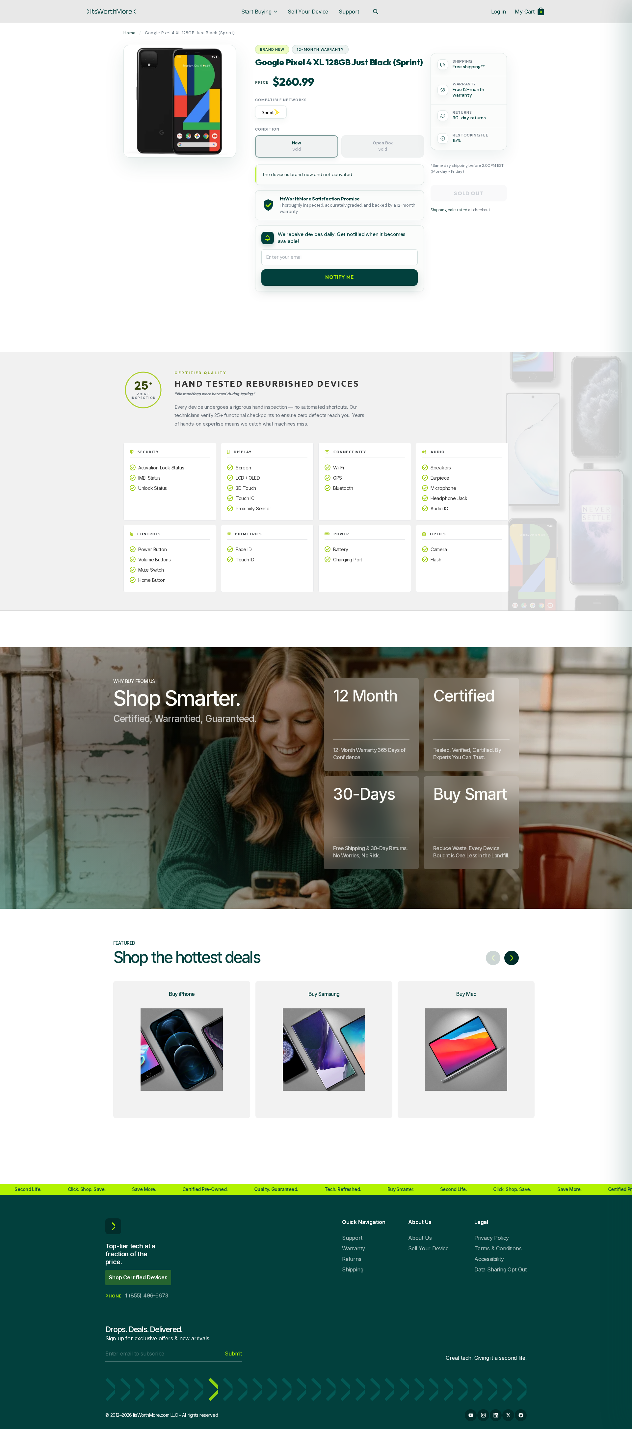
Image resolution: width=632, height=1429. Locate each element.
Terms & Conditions (497, 1248)
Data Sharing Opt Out (500, 1269)
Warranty (353, 1248)
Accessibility (489, 1259)
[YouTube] (471, 1415)
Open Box (383, 146)
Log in (498, 11)
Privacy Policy (491, 1238)
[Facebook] (521, 1415)
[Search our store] (376, 11)
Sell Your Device (308, 11)
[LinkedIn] (496, 1415)
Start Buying (256, 11)
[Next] (511, 958)
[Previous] (493, 958)
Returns (351, 1259)
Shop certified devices (138, 1277)
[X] (508, 1415)
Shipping (352, 1269)
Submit (233, 1353)
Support (349, 11)
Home (129, 33)
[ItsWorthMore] (111, 11)
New (296, 146)
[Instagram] (483, 1415)
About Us (420, 1238)
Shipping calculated (449, 210)
